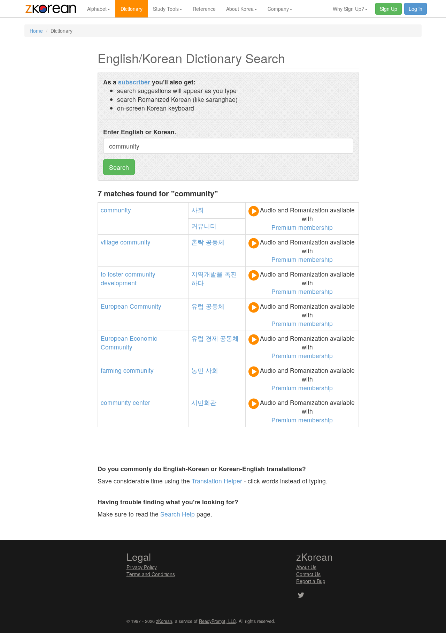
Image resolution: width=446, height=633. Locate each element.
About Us (306, 567)
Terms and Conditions (150, 574)
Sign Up (388, 8)
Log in (415, 8)
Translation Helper (217, 480)
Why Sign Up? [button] (348, 8)
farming (111, 370)
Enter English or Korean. (139, 131)
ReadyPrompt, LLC (217, 621)
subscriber (134, 81)
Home (36, 30)
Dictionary (132, 8)
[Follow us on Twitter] (301, 595)
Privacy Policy (141, 567)
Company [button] (278, 8)
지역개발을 (207, 274)
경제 (212, 338)
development (119, 282)
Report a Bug (310, 581)
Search (119, 167)
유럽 (197, 306)
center (141, 402)
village (109, 242)
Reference (204, 8)
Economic (143, 338)
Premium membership (302, 227)
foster (115, 274)
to (103, 274)
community (116, 209)
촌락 (197, 242)
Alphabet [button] (97, 8)
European (114, 306)
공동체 (215, 242)
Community (145, 306)
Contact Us (308, 574)
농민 (197, 370)
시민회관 (203, 402)
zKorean (164, 621)
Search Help (177, 514)
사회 (197, 209)
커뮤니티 (203, 225)
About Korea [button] (240, 8)
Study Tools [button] (166, 8)
